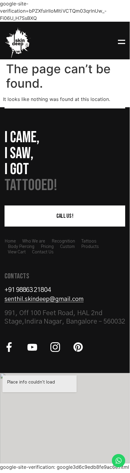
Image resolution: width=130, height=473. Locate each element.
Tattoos (88, 241)
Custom (67, 247)
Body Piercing (21, 247)
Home (10, 241)
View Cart (17, 252)
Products (90, 247)
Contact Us (42, 252)
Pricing (47, 247)
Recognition (63, 241)
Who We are (33, 241)
